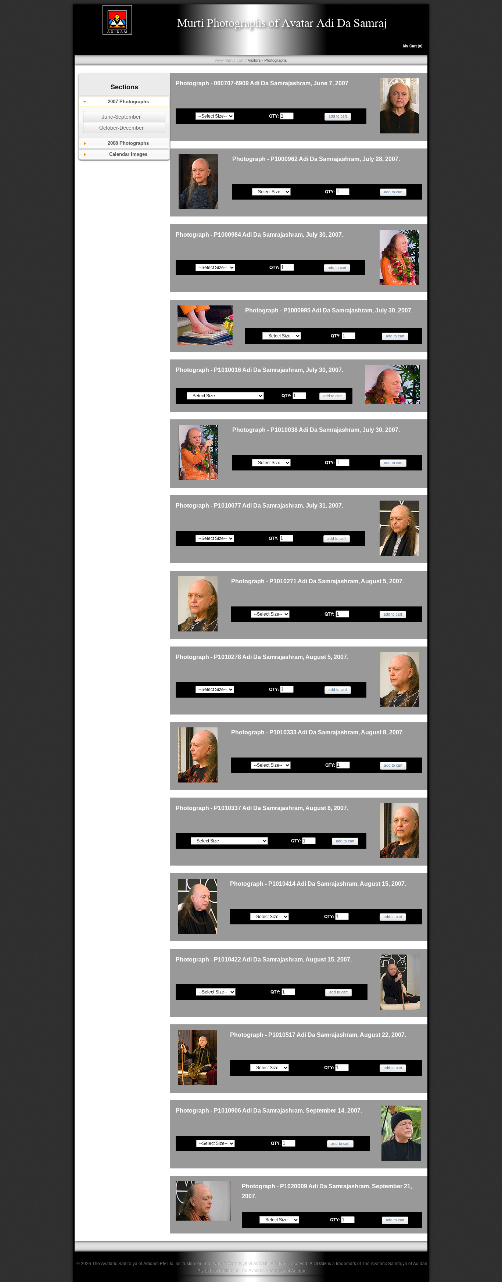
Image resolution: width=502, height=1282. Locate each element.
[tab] (124, 102)
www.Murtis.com (229, 60)
